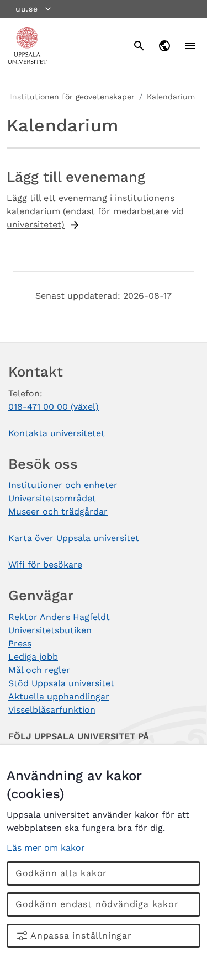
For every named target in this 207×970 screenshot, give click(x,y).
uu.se (26, 8)
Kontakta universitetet (56, 433)
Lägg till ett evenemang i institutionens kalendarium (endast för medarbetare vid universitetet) (97, 211)
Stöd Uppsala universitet (61, 683)
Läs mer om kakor (46, 847)
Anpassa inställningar (81, 935)
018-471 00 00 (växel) (53, 406)
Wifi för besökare (45, 564)
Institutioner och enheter (63, 485)
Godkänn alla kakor (61, 873)
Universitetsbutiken (50, 630)
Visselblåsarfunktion (51, 709)
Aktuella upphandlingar (58, 696)
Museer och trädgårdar (58, 511)
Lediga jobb (33, 656)
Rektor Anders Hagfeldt (59, 617)
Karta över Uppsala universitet (73, 538)
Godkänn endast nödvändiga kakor (97, 904)
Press (19, 643)
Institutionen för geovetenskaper (72, 96)
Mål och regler (39, 670)
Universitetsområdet (52, 498)
